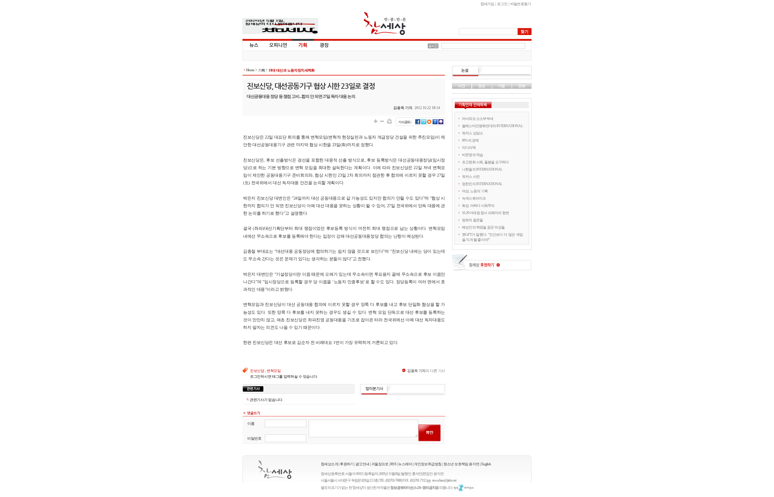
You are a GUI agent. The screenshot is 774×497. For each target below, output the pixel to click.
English (486, 464)
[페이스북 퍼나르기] (418, 123)
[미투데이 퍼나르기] (441, 123)
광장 (320, 44)
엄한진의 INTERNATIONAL (482, 184)
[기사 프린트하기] (389, 121)
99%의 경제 (470, 140)
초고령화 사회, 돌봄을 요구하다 (485, 162)
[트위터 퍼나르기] (424, 123)
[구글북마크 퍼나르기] (435, 123)
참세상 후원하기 (492, 264)
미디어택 (469, 148)
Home (250, 70)
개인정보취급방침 (427, 464)
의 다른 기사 (426, 371)
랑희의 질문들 (472, 220)
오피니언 (278, 44)
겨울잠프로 (380, 464)
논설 (491, 71)
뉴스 (253, 44)
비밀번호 (254, 438)
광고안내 (362, 464)
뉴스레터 (405, 464)
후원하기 (347, 464)
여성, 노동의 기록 (475, 191)
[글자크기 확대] (375, 121)
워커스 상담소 (472, 133)
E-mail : (429, 480)
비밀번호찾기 (520, 4)
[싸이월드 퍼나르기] (429, 123)
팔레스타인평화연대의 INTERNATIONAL (492, 126)
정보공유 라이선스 (464, 488)
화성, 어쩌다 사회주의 (478, 206)
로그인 (502, 4)
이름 (250, 424)
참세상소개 (329, 464)
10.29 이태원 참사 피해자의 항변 (485, 213)
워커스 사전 (471, 177)
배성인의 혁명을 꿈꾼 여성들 (483, 227)
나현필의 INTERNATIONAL (482, 169)
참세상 (385, 23)
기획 (303, 44)
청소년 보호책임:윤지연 (462, 464)
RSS (393, 464)
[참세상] (275, 469)
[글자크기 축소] (382, 121)
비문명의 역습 (472, 155)
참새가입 (487, 4)
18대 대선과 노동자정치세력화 (291, 70)
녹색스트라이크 (474, 198)
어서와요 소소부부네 (477, 119)
